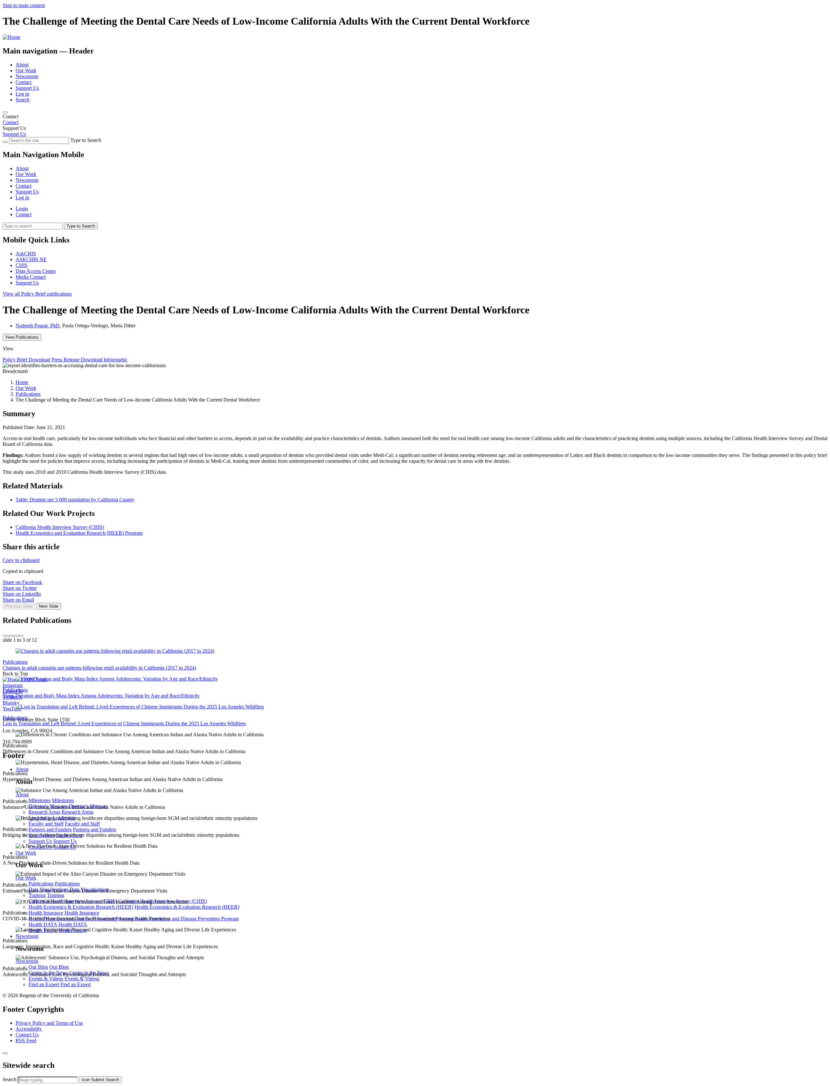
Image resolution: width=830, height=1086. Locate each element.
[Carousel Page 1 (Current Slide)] (5, 636)
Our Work (26, 70)
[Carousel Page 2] (10, 636)
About (22, 64)
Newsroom (27, 76)
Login (22, 208)
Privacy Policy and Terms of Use (49, 1023)
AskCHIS (26, 253)
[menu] (415, 177)
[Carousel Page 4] (20, 636)
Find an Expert (44, 984)
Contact (23, 82)
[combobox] (48, 1080)
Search (23, 99)
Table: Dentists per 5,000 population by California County (75, 499)
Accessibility (29, 1029)
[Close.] (5, 1053)
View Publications (22, 337)
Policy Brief (37, 294)
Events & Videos (46, 978)
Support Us (27, 88)
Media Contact (31, 277)
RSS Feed (26, 1040)
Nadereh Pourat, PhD (38, 325)
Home (22, 382)
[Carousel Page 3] (15, 636)
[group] (415, 614)
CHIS (22, 265)
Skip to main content (24, 5)
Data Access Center (36, 271)
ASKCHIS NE (31, 259)
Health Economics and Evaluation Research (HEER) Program (79, 533)
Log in (22, 94)
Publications (28, 394)
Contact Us (27, 1034)
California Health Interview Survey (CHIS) (60, 527)
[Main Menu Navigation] (5, 112)
